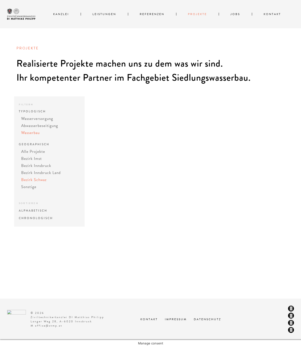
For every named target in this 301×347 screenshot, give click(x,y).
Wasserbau (30, 133)
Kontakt (272, 14)
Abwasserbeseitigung (39, 126)
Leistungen (104, 14)
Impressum (176, 319)
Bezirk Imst (31, 159)
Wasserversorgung (37, 119)
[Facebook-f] (291, 309)
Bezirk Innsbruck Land (41, 173)
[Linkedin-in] (291, 323)
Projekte (197, 14)
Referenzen (152, 14)
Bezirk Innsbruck (36, 166)
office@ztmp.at (48, 325)
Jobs (235, 14)
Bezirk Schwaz (34, 180)
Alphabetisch (33, 211)
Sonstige (28, 187)
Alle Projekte (33, 151)
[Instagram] (291, 316)
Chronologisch (36, 218)
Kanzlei (61, 14)
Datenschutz (207, 319)
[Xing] (291, 330)
